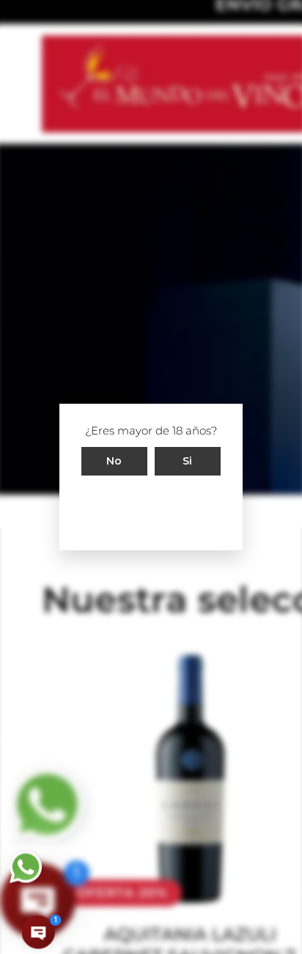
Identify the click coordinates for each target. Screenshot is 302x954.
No (114, 460)
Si (188, 460)
